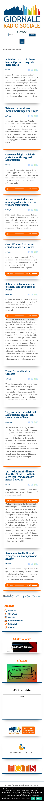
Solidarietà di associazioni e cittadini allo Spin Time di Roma (21, 287)
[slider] (35, 189)
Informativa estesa (23, 798)
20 (25, 597)
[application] (22, 189)
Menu (22, 41)
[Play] (8, 189)
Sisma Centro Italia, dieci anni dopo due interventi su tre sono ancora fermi (20, 202)
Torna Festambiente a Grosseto (17, 372)
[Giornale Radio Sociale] (22, 15)
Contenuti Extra (15, 620)
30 (29, 597)
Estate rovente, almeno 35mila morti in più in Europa (21, 109)
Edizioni (12, 610)
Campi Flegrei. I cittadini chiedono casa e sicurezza (19, 246)
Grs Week (12, 614)
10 (22, 597)
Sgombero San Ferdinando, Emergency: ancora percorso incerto (21, 556)
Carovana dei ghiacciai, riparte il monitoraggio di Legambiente (20, 157)
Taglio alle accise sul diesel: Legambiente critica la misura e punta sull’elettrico (21, 415)
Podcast (12, 627)
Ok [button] (33, 798)
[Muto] (30, 189)
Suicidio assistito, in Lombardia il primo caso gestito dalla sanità (20, 62)
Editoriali (12, 624)
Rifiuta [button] (38, 798)
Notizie (11, 617)
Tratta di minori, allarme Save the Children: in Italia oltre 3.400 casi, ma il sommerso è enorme (20, 475)
